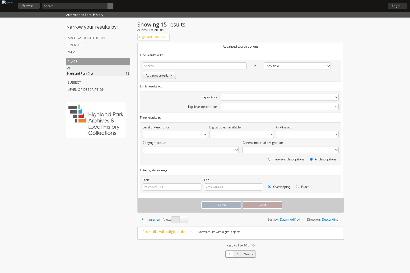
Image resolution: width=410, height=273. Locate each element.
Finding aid (283, 127)
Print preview (150, 219)
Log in (396, 6)
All (68, 68)
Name (72, 51)
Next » (248, 254)
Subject (74, 82)
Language (367, 6)
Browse (27, 6)
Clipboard (355, 6)
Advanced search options (240, 46)
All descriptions (325, 159)
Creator (75, 44)
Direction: (314, 219)
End (207, 180)
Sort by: (273, 219)
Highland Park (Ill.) (80, 73)
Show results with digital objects (219, 232)
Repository (209, 97)
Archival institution (86, 37)
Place (72, 61)
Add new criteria (157, 75)
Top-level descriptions (288, 159)
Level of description (86, 89)
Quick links (379, 6)
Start (146, 180)
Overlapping (281, 187)
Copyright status (154, 143)
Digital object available (225, 127)
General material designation (262, 143)
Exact (304, 187)
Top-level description (202, 107)
